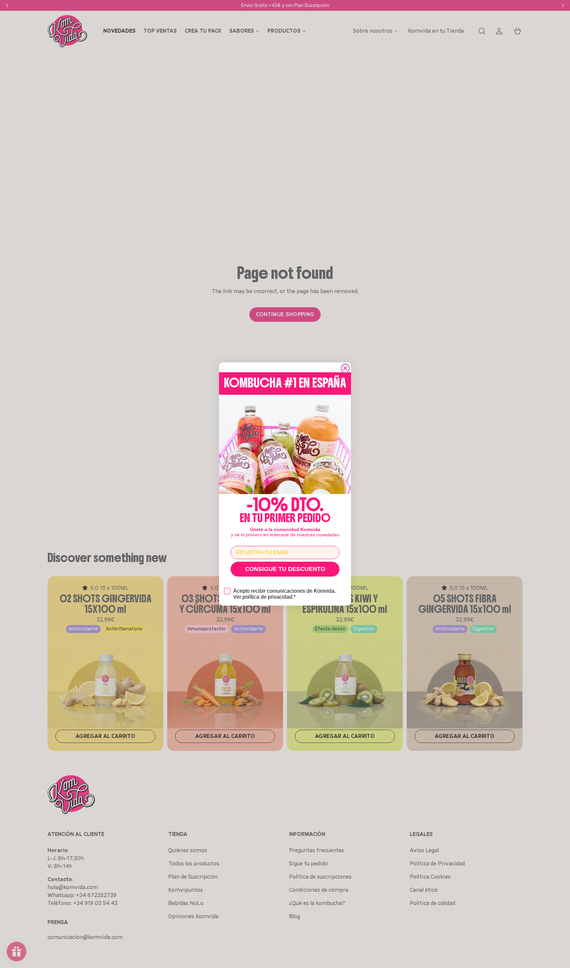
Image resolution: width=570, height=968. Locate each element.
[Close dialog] (345, 368)
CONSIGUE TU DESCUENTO (285, 569)
